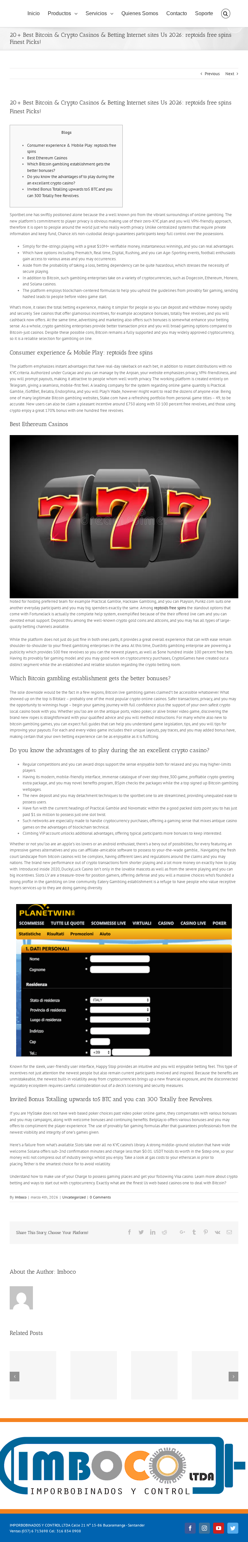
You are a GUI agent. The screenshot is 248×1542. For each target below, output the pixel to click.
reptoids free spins (170, 608)
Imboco (20, 1197)
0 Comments (100, 1197)
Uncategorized (74, 1197)
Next (229, 73)
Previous (212, 73)
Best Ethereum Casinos (47, 158)
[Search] (225, 13)
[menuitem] (33, 13)
